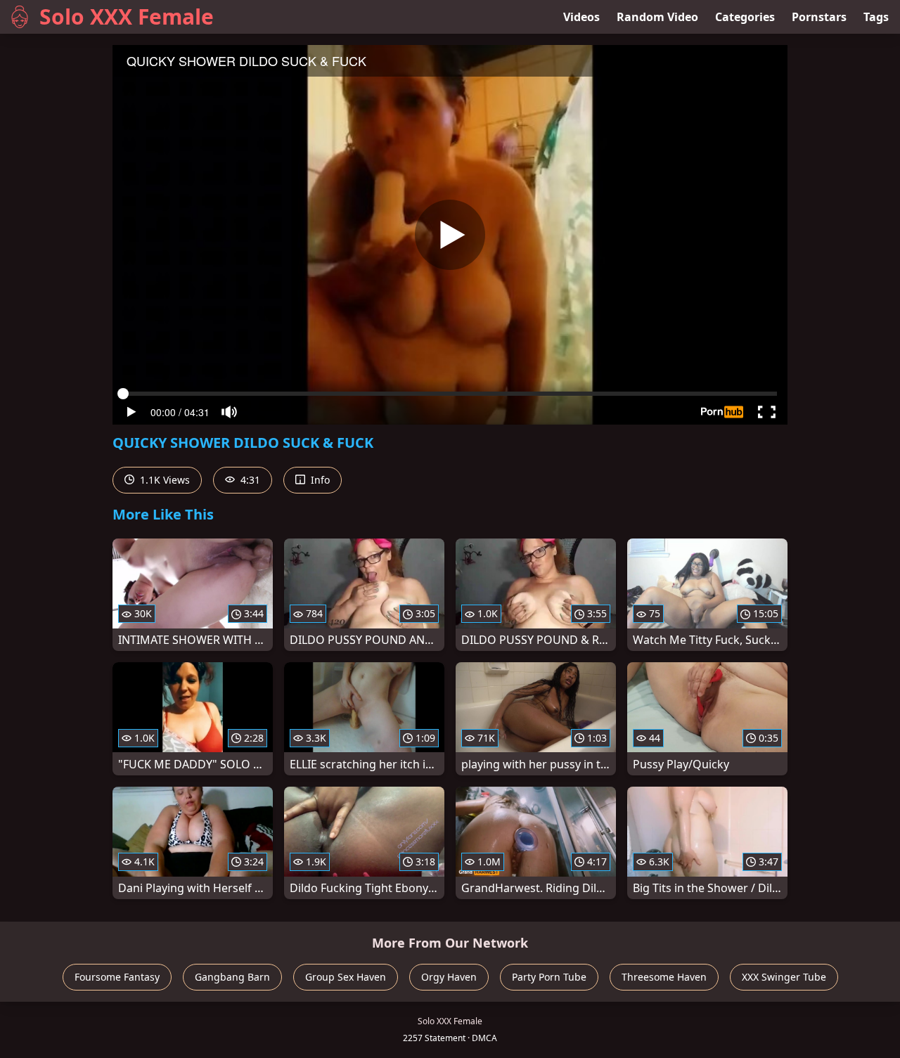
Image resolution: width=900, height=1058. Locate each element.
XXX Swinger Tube (784, 976)
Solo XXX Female (126, 16)
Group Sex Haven (345, 976)
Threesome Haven (664, 976)
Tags (876, 17)
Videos (581, 17)
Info (319, 479)
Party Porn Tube (549, 976)
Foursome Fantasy (117, 976)
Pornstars (819, 17)
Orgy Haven (449, 976)
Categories (745, 17)
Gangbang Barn (232, 976)
